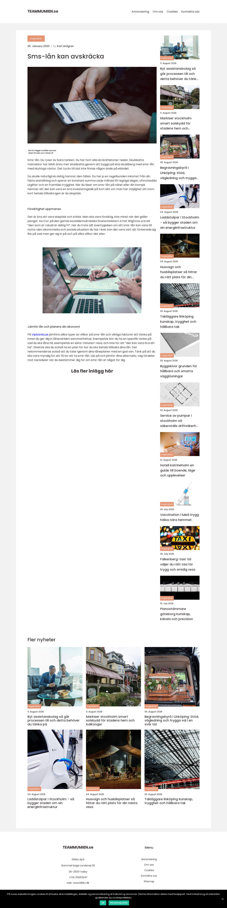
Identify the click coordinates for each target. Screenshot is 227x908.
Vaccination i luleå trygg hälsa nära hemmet (179, 517)
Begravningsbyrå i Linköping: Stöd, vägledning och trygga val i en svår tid (178, 173)
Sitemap (149, 881)
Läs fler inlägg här (92, 371)
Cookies (172, 12)
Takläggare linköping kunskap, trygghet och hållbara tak (178, 321)
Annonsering (140, 12)
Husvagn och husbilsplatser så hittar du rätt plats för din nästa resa (178, 272)
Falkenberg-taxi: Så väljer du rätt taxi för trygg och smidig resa (177, 564)
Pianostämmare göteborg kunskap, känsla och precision (176, 614)
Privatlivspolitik (118, 902)
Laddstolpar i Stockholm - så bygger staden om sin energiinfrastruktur (179, 222)
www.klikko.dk (81, 883)
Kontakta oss (190, 12)
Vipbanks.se (40, 334)
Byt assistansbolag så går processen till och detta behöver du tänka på (179, 73)
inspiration (36, 38)
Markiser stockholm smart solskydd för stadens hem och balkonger (176, 123)
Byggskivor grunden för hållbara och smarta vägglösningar (178, 371)
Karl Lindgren (65, 46)
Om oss (158, 12)
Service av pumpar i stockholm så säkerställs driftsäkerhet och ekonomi (179, 420)
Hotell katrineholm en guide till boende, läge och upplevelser (177, 470)
